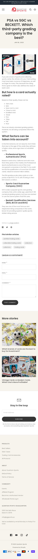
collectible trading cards (12, 243)
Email (4, 273)
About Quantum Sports (10, 470)
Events (4, 489)
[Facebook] (11, 535)
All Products (6, 458)
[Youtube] (16, 535)
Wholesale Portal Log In (10, 499)
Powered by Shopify (19, 547)
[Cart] (35, 9)
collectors (7, 247)
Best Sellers (6, 448)
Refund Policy (6, 473)
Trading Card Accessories (11, 455)
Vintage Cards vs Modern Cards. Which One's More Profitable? (16, 381)
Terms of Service (8, 477)
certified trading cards (11, 239)
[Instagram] (21, 535)
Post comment (10, 302)
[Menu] (3, 9)
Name (4, 263)
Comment (5, 283)
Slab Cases (6, 452)
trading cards (19, 247)
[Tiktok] (27, 535)
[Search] (30, 9)
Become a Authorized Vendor (12, 495)
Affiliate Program (8, 492)
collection (28, 243)
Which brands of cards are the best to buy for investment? (18, 350)
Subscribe (19, 419)
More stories (10, 318)
